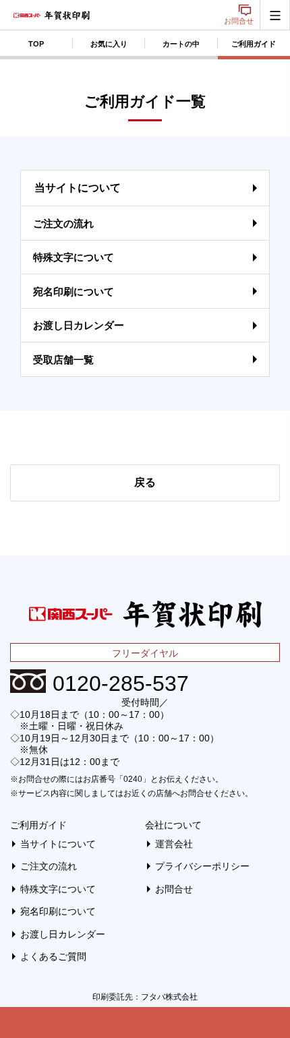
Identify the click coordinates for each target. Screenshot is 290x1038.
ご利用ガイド (38, 825)
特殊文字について (73, 257)
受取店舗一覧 (63, 359)
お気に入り (108, 44)
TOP (36, 44)
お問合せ (239, 21)
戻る (145, 482)
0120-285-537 (121, 683)
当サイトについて (77, 187)
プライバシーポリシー (202, 866)
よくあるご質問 (53, 956)
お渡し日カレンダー (78, 325)
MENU (275, 15)
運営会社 (174, 843)
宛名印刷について (73, 291)
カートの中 (181, 44)
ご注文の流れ (63, 223)
